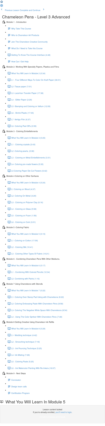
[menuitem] (1, 6)
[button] (1, 2)
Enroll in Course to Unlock (52, 416)
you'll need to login (64, 412)
